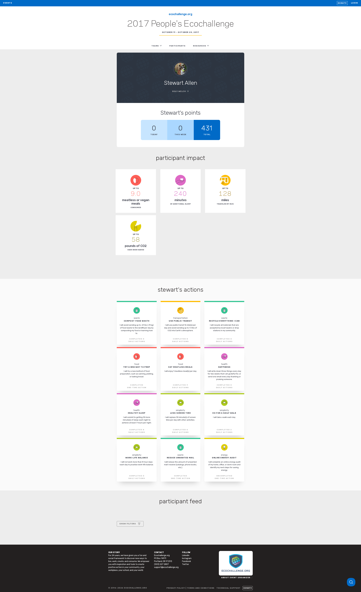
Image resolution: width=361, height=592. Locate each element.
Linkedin (185, 555)
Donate (342, 3)
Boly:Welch (179, 91)
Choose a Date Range (130, 534)
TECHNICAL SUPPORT (228, 588)
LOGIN (354, 3)
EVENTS (7, 3)
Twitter (185, 564)
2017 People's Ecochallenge (180, 24)
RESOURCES (199, 46)
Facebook (186, 561)
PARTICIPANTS (177, 46)
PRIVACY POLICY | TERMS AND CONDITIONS (190, 588)
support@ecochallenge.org (166, 567)
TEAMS (155, 46)
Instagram (186, 558)
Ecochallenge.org (180, 14)
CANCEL (123, 548)
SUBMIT (140, 548)
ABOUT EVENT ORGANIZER (235, 577)
